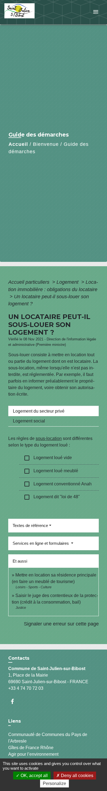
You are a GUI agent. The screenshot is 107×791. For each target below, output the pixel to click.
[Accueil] (25, 12)
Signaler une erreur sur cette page (61, 624)
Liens (14, 721)
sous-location (49, 438)
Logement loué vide (48, 458)
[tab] (53, 411)
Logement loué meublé (51, 471)
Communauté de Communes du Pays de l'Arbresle (47, 737)
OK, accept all (33, 775)
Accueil (18, 144)
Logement (68, 282)
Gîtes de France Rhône (31, 747)
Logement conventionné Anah (58, 484)
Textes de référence (30, 525)
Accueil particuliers (29, 282)
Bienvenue (46, 144)
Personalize (54, 783)
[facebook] (15, 701)
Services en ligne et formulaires (41, 543)
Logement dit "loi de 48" (52, 497)
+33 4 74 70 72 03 (25, 688)
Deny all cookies (76, 775)
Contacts (18, 658)
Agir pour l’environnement (33, 754)
